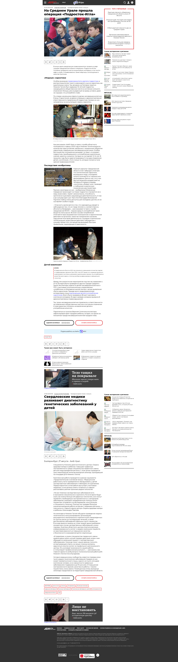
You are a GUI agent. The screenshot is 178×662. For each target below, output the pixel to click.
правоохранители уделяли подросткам (83, 81)
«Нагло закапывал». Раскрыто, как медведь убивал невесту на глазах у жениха (122, 423)
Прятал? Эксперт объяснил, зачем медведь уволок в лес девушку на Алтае (122, 67)
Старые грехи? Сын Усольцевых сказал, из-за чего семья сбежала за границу (122, 86)
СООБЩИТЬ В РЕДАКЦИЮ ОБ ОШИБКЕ (78, 630)
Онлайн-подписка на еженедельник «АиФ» (112, 628)
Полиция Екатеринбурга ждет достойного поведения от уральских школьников (61, 352)
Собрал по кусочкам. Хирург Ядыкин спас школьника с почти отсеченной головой (123, 74)
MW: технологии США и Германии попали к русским (121, 102)
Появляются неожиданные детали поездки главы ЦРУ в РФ (122, 108)
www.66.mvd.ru (57, 141)
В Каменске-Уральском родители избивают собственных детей (62, 357)
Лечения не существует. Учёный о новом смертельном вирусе (122, 60)
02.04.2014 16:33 (48, 7)
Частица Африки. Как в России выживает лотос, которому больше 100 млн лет (122, 404)
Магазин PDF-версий (92, 628)
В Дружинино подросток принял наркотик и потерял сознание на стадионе (91, 358)
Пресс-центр (80, 628)
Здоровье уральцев (50, 452)
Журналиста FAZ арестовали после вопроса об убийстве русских (122, 439)
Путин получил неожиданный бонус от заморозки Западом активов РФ (122, 451)
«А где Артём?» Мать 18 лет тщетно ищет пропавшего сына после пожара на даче (122, 80)
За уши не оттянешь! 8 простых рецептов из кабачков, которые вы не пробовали (123, 398)
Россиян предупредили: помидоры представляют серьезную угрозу (122, 114)
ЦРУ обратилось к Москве (119, 456)
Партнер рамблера (73, 655)
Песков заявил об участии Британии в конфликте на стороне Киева (122, 463)
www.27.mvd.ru (48, 57)
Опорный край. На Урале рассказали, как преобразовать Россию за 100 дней (119, 21)
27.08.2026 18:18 (48, 394)
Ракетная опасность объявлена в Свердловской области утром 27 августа (119, 14)
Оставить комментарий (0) (89, 322)
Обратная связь (61, 630)
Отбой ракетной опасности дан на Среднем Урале (119, 28)
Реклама (59, 628)
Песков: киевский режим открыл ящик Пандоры (121, 120)
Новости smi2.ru (50, 388)
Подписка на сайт (69, 628)
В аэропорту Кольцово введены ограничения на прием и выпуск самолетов (119, 43)
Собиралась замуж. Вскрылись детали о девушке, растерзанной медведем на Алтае (121, 411)
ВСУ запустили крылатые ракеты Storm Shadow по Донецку (121, 95)
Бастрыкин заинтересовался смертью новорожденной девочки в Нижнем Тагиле (119, 36)
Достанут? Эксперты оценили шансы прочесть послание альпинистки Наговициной (123, 429)
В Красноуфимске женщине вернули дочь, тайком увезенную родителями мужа (61, 364)
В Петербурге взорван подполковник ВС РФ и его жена (121, 445)
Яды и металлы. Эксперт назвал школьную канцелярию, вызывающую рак (121, 55)
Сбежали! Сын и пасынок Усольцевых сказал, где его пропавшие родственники (123, 417)
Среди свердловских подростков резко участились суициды (91, 351)
